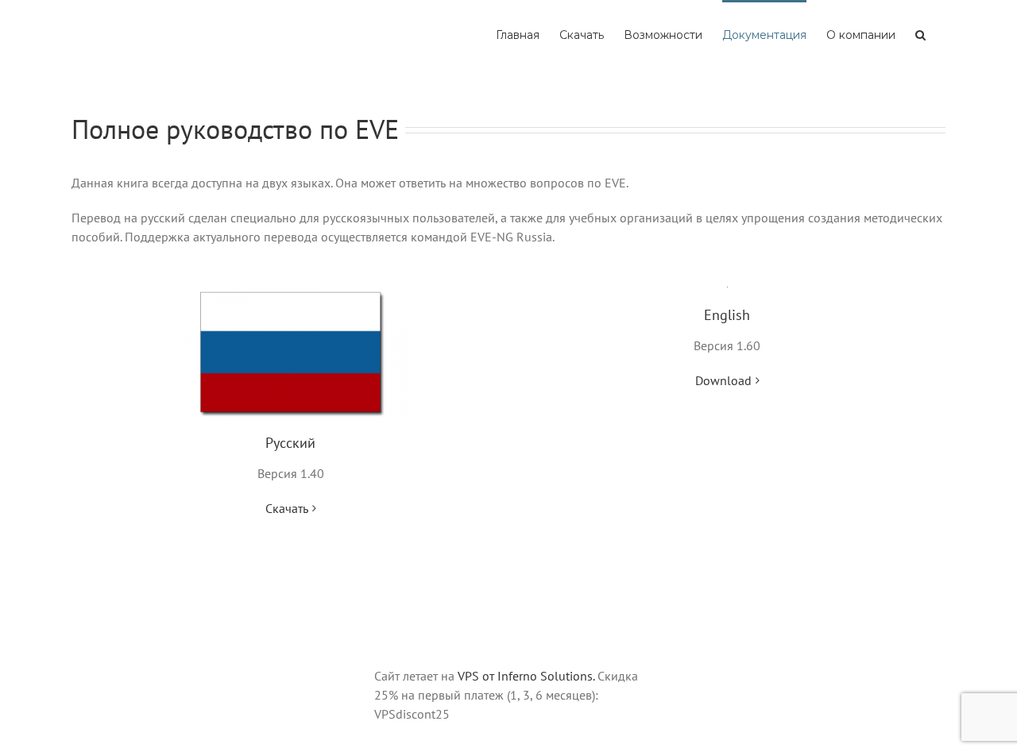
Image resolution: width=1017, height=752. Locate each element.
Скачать (286, 508)
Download (723, 380)
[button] (920, 33)
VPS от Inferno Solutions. (526, 676)
